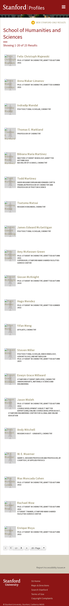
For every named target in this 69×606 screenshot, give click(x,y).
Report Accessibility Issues (50, 567)
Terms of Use (37, 594)
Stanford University (17, 583)
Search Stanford (39, 589)
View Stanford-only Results (50, 22)
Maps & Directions (40, 585)
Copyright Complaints (42, 598)
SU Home (35, 581)
